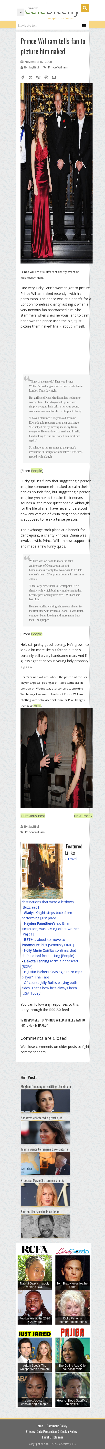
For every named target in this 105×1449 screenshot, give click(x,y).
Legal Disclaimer (52, 1436)
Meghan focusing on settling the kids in (46, 1086)
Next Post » (83, 815)
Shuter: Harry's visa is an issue (40, 1211)
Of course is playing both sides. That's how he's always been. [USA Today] (50, 988)
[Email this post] (54, 78)
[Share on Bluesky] (38, 78)
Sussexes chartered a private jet (41, 1117)
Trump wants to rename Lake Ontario (44, 1149)
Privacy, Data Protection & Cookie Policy (51, 1431)
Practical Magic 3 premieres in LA (42, 1180)
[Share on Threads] (46, 78)
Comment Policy (56, 1425)
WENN (37, 705)
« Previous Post (33, 815)
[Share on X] (30, 78)
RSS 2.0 (55, 1009)
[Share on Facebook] (23, 78)
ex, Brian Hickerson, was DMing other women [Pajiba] (51, 928)
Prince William (58, 67)
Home (39, 1425)
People (36, 470)
